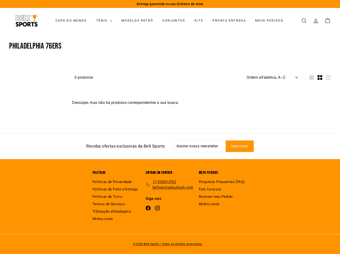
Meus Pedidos (269, 20)
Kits (199, 20)
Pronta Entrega (229, 20)
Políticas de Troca (107, 197)
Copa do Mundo (71, 20)
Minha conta (103, 219)
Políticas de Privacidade (112, 182)
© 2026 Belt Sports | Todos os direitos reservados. (168, 244)
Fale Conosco (210, 189)
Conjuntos (173, 20)
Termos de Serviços (109, 204)
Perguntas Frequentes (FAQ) (221, 182)
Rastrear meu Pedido (216, 197)
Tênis (102, 20)
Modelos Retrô (137, 20)
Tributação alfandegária (112, 211)
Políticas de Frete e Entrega (115, 189)
